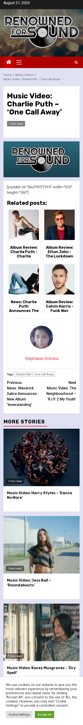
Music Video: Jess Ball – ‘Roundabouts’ (29, 582)
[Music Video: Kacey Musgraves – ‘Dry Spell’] (41, 632)
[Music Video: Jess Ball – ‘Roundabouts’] (41, 545)
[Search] (76, 62)
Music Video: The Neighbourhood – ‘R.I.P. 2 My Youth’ (61, 390)
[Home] (8, 62)
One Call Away (44, 374)
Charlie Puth (23, 374)
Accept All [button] (44, 714)
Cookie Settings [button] (19, 714)
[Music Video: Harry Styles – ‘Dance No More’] (41, 457)
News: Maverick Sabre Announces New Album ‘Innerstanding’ (22, 393)
